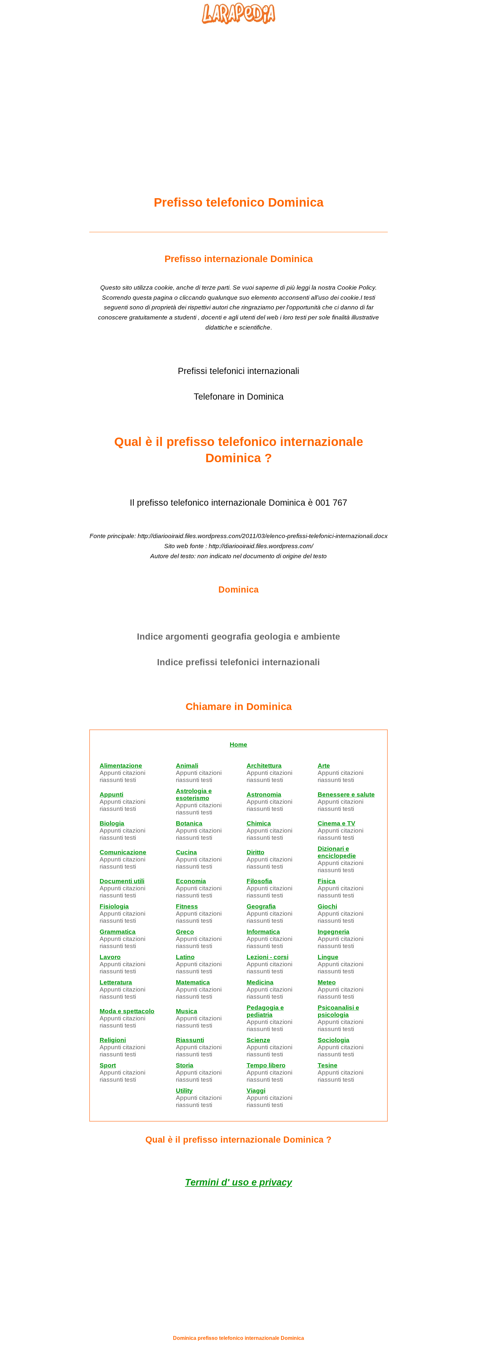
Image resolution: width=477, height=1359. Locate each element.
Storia (184, 1065)
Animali (187, 765)
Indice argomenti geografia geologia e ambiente (238, 637)
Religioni (113, 1040)
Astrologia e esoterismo (194, 794)
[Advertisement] (238, 94)
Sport (108, 1065)
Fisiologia (114, 906)
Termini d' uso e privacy (238, 1182)
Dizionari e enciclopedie (337, 852)
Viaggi (256, 1090)
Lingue (328, 957)
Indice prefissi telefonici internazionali (238, 662)
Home (238, 744)
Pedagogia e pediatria (265, 1011)
